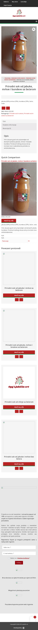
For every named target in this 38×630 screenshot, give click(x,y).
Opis (4, 121)
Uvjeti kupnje (7, 5)
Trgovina (7, 78)
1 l (29, 241)
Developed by (18, 628)
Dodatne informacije (9, 125)
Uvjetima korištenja (23, 558)
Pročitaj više (8, 221)
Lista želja (23, 1)
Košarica (6, 1)
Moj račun (15, 1)
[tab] (19, 121)
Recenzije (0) (7, 128)
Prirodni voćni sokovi (18, 78)
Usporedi (3, 108)
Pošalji (19, 563)
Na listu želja (8, 108)
